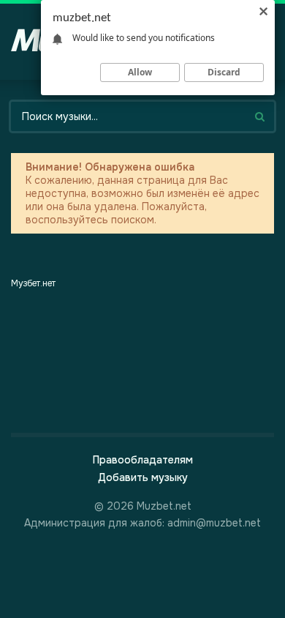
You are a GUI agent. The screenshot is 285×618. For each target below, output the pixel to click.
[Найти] (259, 116)
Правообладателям (143, 459)
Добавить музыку (143, 477)
